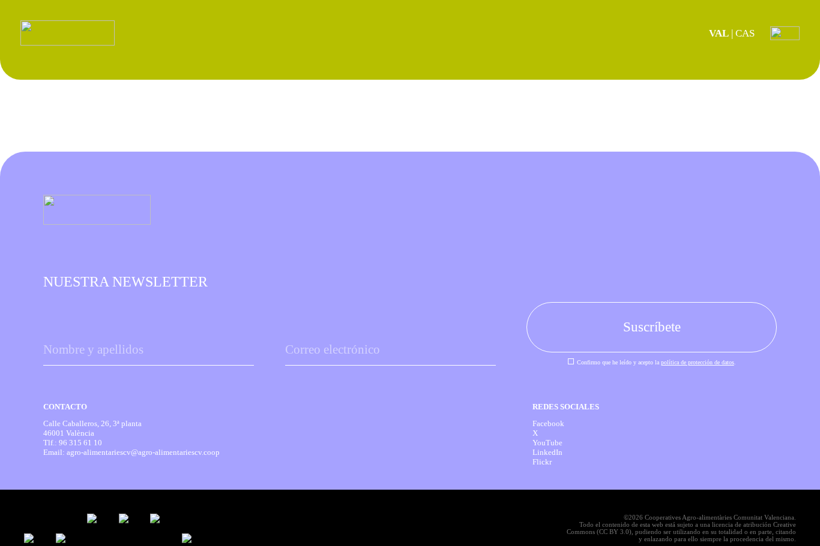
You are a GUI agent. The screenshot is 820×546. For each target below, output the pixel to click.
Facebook (548, 423)
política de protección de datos (697, 362)
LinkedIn (547, 452)
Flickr (542, 461)
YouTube (547, 442)
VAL (719, 33)
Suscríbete (652, 326)
